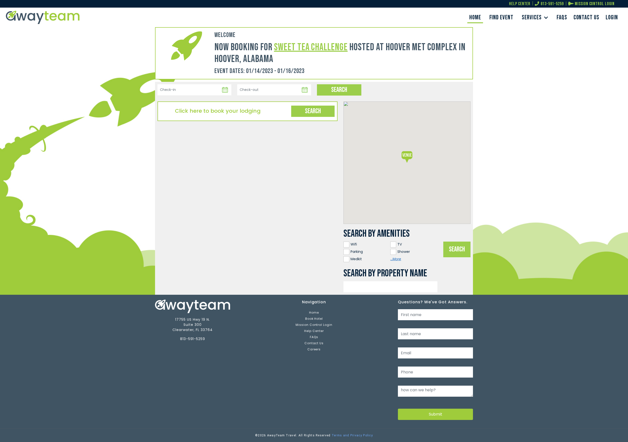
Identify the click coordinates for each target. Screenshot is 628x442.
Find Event (501, 17)
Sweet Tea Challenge (311, 47)
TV (399, 244)
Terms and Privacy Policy (352, 435)
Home (475, 17)
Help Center (314, 331)
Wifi (354, 244)
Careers (314, 349)
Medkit (356, 259)
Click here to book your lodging (218, 111)
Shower (403, 251)
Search (313, 111)
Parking (357, 251)
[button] (407, 156)
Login (612, 17)
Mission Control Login (314, 325)
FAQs (562, 17)
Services (532, 17)
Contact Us (587, 17)
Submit (435, 414)
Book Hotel (314, 319)
